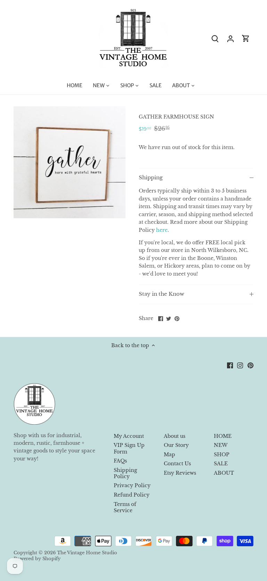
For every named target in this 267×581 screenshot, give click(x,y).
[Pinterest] (250, 365)
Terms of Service (125, 507)
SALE (221, 463)
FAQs (120, 461)
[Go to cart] (246, 38)
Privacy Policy (132, 485)
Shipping (151, 177)
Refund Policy (131, 495)
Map (169, 454)
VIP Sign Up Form (129, 448)
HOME (223, 436)
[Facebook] (230, 365)
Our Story (176, 445)
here (162, 230)
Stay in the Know (161, 294)
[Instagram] (240, 365)
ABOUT (224, 473)
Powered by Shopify (37, 558)
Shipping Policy (125, 473)
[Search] (215, 38)
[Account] (230, 38)
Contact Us (177, 463)
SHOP (221, 454)
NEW (220, 445)
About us (174, 436)
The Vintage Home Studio (87, 552)
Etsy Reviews (180, 473)
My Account (129, 436)
